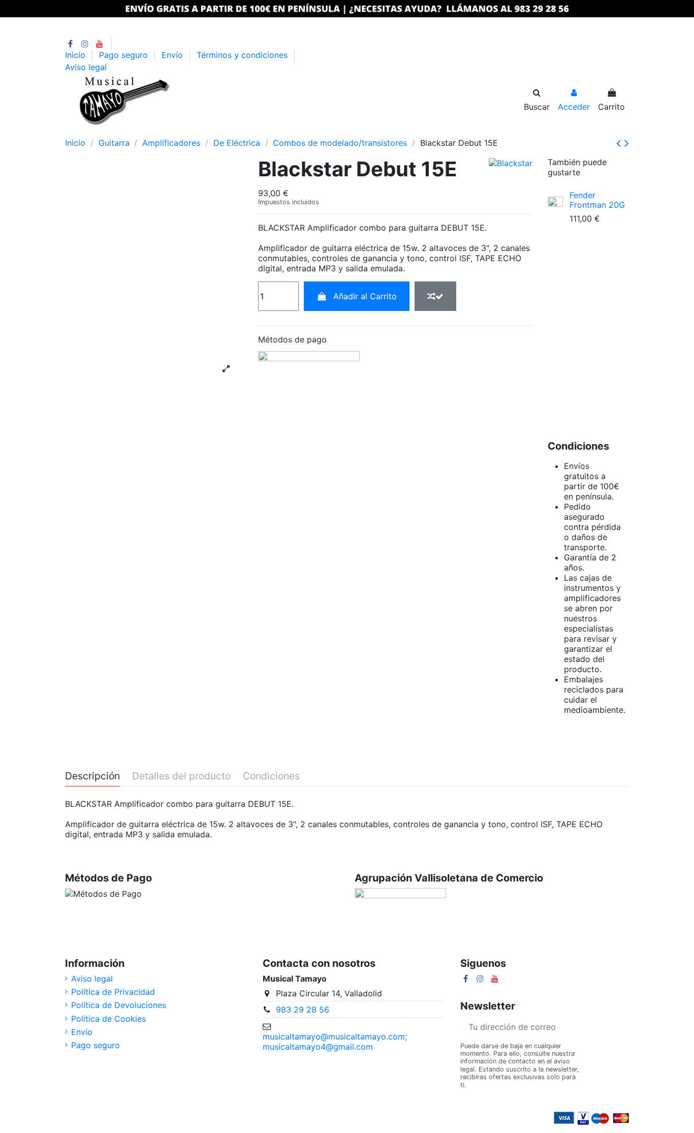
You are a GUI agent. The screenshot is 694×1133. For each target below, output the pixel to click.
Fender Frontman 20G (597, 200)
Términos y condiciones (243, 55)
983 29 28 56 (302, 1009)
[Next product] (626, 143)
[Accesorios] (250, 132)
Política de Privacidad (113, 992)
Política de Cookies (108, 1019)
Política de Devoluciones (118, 1005)
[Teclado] (143, 132)
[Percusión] (126, 132)
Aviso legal (86, 67)
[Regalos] (267, 132)
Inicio (76, 55)
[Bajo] (108, 132)
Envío (173, 55)
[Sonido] (179, 132)
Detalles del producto (181, 776)
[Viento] (161, 132)
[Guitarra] (90, 132)
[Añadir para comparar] (435, 296)
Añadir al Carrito (365, 296)
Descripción (92, 776)
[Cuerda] (197, 132)
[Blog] (283, 132)
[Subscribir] (617, 1027)
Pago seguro (124, 55)
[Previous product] (620, 143)
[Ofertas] (215, 132)
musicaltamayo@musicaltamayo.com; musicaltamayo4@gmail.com (335, 1041)
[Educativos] (232, 132)
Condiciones (271, 776)
